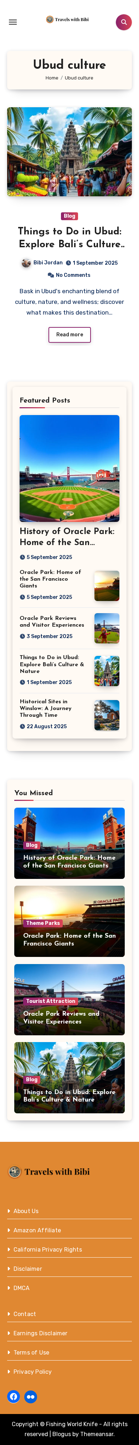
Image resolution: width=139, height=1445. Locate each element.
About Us (26, 1211)
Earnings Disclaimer (41, 1333)
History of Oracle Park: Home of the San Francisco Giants (67, 543)
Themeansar (96, 1434)
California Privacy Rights (48, 1249)
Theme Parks (43, 923)
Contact (25, 1314)
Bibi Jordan (48, 263)
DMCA (22, 1288)
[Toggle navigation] (13, 22)
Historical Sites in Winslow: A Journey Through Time (46, 708)
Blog (69, 216)
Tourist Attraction (50, 1001)
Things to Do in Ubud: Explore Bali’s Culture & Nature (70, 245)
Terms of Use (31, 1352)
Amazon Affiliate (37, 1230)
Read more (69, 335)
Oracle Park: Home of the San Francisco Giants (50, 579)
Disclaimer (28, 1268)
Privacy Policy (33, 1371)
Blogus (61, 1434)
